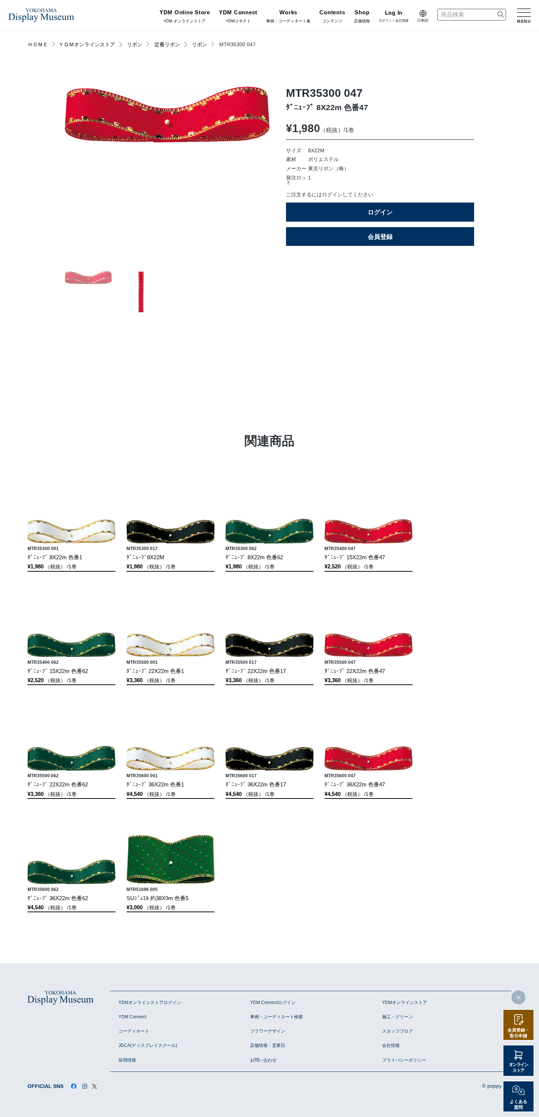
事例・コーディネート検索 (276, 1016)
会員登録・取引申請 (518, 1032)
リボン (134, 44)
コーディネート (133, 1031)
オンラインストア (518, 1067)
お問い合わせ (263, 1060)
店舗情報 (362, 16)
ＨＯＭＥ (37, 44)
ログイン (380, 212)
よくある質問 (518, 1104)
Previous (85, 176)
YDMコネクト (238, 16)
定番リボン (167, 44)
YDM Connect (132, 1016)
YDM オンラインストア (185, 16)
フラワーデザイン (267, 1031)
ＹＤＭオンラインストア (87, 44)
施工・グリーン (397, 1016)
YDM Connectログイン (273, 1002)
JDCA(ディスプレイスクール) (147, 1045)
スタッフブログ (397, 1031)
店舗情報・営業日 (267, 1045)
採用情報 (127, 1060)
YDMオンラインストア (404, 1002)
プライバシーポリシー (404, 1060)
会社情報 (391, 1045)
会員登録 (380, 236)
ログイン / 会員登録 (393, 16)
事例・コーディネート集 (288, 16)
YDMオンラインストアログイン (149, 1002)
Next (249, 176)
